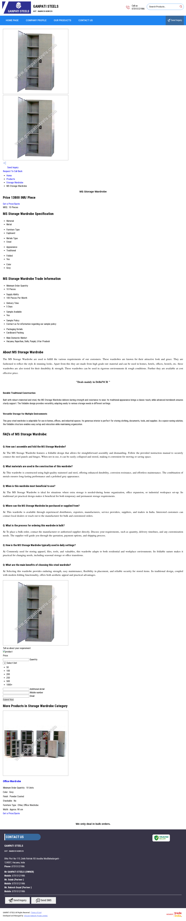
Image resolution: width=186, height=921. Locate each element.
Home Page (12, 20)
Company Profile (36, 20)
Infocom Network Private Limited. (36, 916)
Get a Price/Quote (11, 203)
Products (10, 179)
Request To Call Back (12, 171)
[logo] (16, 13)
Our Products (62, 20)
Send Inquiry (176, 20)
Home (9, 175)
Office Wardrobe (12, 781)
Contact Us (85, 20)
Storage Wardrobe (14, 182)
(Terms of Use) (36, 913)
